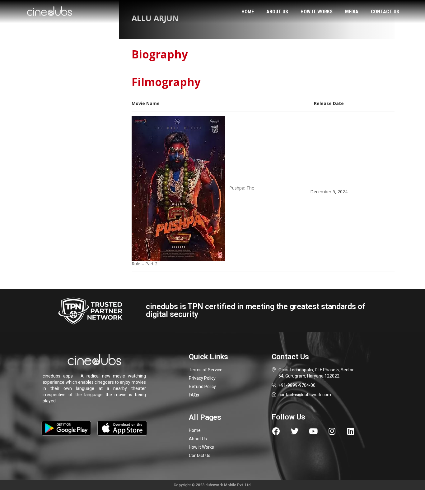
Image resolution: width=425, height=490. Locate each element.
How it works (317, 12)
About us (277, 12)
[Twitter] (294, 431)
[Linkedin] (350, 431)
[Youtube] (313, 431)
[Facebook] (276, 431)
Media (351, 12)
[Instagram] (332, 431)
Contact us (385, 12)
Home (247, 12)
